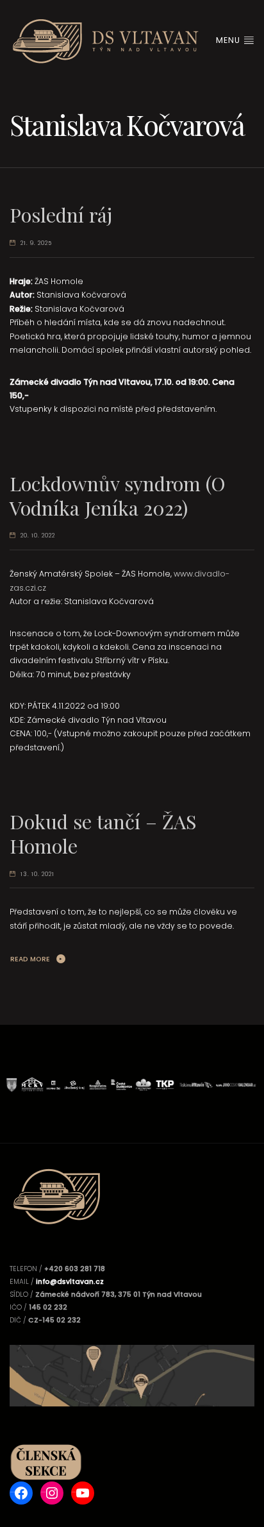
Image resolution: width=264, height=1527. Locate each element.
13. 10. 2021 (37, 874)
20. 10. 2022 (38, 535)
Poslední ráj (61, 214)
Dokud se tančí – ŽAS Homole (103, 833)
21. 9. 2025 (36, 243)
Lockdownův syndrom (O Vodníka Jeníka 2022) (118, 495)
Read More (30, 959)
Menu (229, 40)
